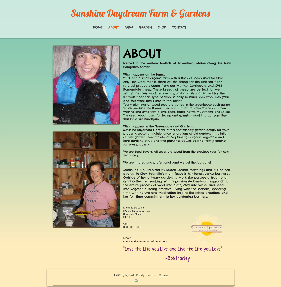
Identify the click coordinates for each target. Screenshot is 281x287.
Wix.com (163, 275)
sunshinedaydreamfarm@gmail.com (145, 241)
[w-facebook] (136, 280)
